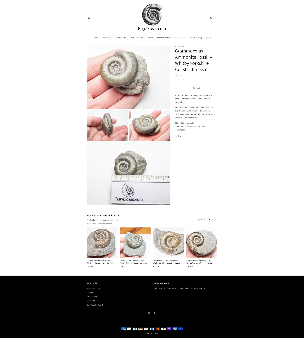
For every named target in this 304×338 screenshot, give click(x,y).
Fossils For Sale (93, 288)
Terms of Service (93, 301)
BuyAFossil (154, 333)
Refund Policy (92, 297)
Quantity (178, 75)
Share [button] (180, 136)
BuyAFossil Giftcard (95, 305)
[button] (89, 18)
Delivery (90, 292)
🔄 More (201, 219)
